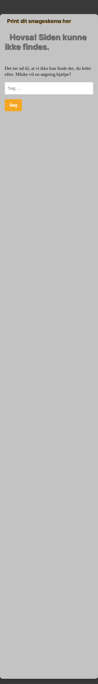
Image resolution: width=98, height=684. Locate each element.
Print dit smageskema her (39, 21)
